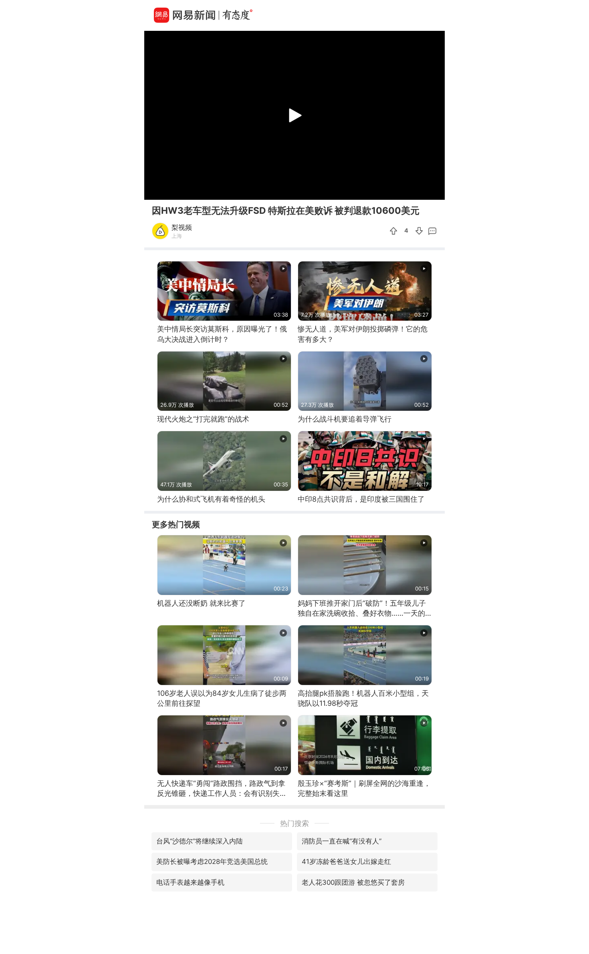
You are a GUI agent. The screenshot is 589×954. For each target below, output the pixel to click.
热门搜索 (294, 823)
